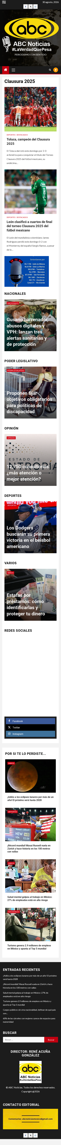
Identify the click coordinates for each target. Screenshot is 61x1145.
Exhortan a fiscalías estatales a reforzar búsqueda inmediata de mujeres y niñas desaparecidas (28, 399)
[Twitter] (30, 6)
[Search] (50, 70)
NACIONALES (12, 303)
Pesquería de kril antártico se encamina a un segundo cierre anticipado (24, 601)
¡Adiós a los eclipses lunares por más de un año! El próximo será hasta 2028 (30, 799)
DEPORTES (11, 135)
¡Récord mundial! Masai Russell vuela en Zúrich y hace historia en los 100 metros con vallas (28, 848)
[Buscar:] (23, 1039)
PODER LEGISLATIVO (15, 370)
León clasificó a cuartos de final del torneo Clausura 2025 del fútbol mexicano (29, 226)
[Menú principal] (13, 70)
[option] (30, 326)
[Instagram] (35, 6)
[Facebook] (25, 6)
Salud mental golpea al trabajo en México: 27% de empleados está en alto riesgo (29, 899)
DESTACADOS (22, 135)
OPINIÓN (11, 438)
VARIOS (10, 573)
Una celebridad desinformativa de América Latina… (26, 473)
